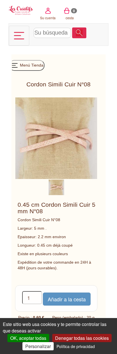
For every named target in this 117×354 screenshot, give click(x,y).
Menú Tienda (31, 65)
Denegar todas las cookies (82, 338)
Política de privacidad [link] (76, 346)
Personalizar (38, 346)
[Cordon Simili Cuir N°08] (56, 187)
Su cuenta (48, 17)
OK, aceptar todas (28, 338)
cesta (70, 14)
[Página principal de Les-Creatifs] (21, 10)
